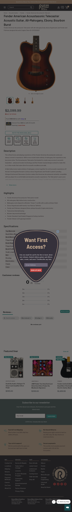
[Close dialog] (58, 231)
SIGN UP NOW (36, 270)
